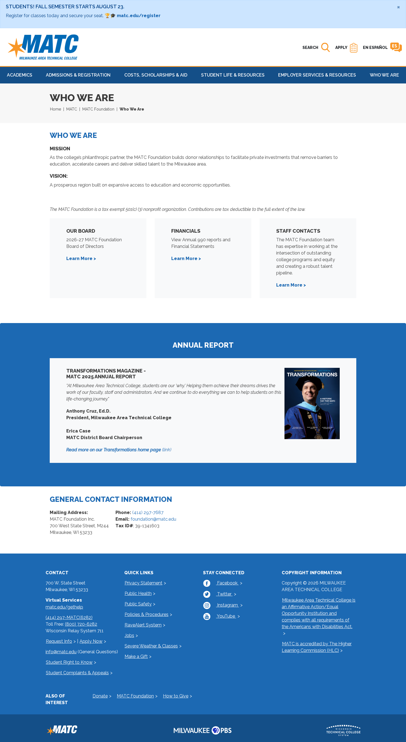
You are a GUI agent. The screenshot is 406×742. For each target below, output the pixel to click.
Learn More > (81, 258)
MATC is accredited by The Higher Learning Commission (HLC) (317, 647)
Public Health (138, 593)
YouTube (226, 616)
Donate (100, 696)
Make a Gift (136, 656)
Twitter (224, 594)
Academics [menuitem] (19, 75)
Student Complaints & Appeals (77, 672)
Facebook (227, 583)
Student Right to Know (69, 662)
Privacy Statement (143, 583)
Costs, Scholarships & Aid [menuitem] (155, 75)
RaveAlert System (143, 625)
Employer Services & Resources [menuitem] (317, 75)
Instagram (227, 605)
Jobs (129, 635)
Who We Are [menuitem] (384, 75)
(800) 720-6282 (81, 624)
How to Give (175, 696)
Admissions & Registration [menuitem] (78, 75)
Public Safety (138, 604)
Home (55, 109)
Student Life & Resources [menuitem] (233, 75)
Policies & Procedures (146, 614)
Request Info (59, 641)
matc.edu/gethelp (64, 607)
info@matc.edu (61, 651)
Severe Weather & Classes (151, 646)
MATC (71, 109)
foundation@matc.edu (153, 519)
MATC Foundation (98, 109)
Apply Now (91, 641)
